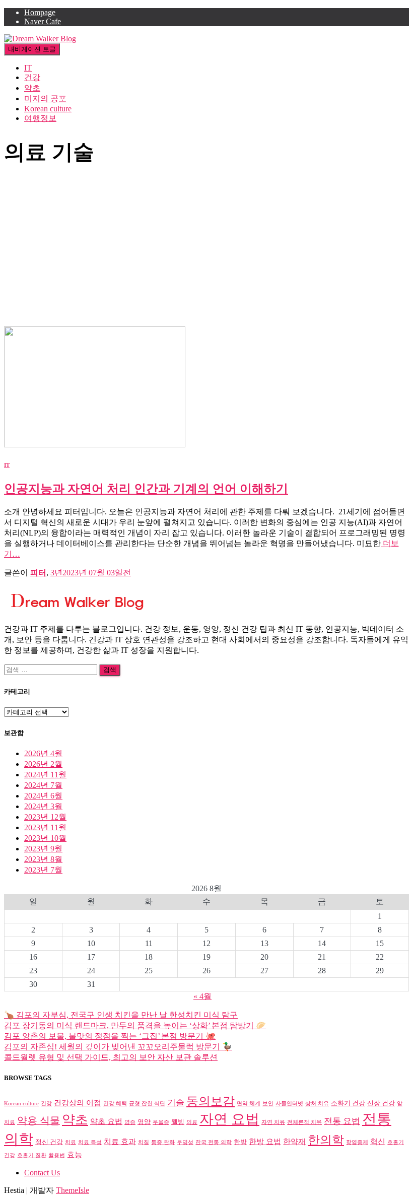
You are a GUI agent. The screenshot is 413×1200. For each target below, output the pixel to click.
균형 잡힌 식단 (147, 1103)
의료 (191, 1122)
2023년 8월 (43, 859)
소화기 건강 (348, 1103)
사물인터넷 (289, 1103)
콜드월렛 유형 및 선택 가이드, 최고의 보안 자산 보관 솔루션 (111, 1057)
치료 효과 (120, 1141)
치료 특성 (90, 1142)
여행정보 (40, 118)
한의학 (326, 1140)
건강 (32, 77)
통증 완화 (163, 1142)
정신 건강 (49, 1142)
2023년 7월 (43, 869)
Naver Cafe (42, 21)
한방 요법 (265, 1141)
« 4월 (202, 996)
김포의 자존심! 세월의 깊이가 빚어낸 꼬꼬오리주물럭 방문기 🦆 (118, 1046)
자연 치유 (273, 1122)
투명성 (185, 1142)
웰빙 (177, 1121)
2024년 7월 (43, 785)
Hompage (39, 12)
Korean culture (48, 108)
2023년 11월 (45, 827)
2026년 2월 (43, 764)
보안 (267, 1103)
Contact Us (42, 1172)
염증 (129, 1122)
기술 (175, 1102)
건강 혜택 (115, 1103)
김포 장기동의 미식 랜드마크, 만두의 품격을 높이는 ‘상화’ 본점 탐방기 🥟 (135, 1025)
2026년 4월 (43, 753)
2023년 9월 (43, 848)
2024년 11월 (45, 774)
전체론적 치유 (304, 1122)
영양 (144, 1121)
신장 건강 (381, 1103)
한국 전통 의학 (213, 1142)
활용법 (56, 1155)
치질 (143, 1142)
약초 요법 (106, 1121)
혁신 (377, 1141)
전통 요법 (342, 1121)
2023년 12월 (45, 817)
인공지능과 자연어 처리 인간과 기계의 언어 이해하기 (146, 488)
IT (28, 67)
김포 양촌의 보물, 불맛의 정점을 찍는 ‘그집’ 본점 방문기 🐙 (110, 1036)
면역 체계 (248, 1103)
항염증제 (357, 1142)
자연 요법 (229, 1119)
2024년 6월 (43, 795)
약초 (32, 88)
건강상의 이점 (77, 1102)
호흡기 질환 (31, 1155)
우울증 (161, 1122)
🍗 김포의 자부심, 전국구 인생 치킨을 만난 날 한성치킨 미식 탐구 (121, 1015)
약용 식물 (38, 1120)
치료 (70, 1142)
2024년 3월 (43, 806)
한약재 (294, 1141)
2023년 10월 (45, 838)
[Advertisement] (206, 250)
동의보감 (210, 1101)
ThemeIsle (72, 1190)
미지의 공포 (45, 98)
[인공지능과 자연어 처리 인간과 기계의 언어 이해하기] (94, 444)
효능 (74, 1154)
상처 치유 (317, 1103)
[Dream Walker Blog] (40, 38)
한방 (240, 1142)
